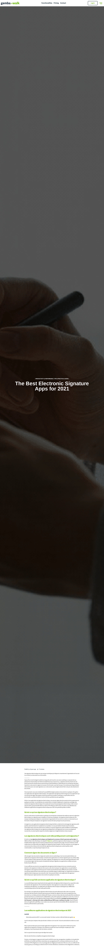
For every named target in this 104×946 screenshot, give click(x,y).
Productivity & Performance (44, 379)
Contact (63, 3)
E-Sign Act (49, 841)
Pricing (56, 3)
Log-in (93, 3)
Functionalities (46, 3)
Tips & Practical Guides (61, 379)
